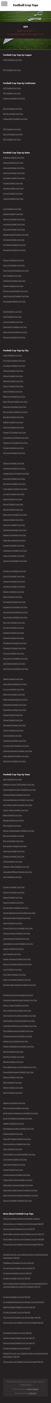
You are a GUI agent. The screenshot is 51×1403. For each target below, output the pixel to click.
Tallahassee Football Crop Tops (14, 705)
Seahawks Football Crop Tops (14, 1103)
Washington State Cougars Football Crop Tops (20, 1190)
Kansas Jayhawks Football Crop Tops (17, 959)
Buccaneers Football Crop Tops (14, 846)
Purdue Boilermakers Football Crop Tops (18, 1072)
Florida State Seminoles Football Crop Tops (19, 913)
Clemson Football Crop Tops (13, 463)
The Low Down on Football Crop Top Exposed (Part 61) (23, 1362)
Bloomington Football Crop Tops (15, 412)
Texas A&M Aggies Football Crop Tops (17, 1139)
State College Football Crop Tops (15, 699)
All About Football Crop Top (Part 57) (16, 1348)
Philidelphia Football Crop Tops (14, 643)
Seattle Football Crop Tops (13, 679)
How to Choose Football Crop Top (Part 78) (19, 1268)
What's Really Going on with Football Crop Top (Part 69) (23, 1239)
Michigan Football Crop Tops (13, 240)
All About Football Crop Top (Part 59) (16, 1297)
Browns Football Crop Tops (13, 841)
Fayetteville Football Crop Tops (14, 530)
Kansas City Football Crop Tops (14, 571)
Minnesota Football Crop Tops (14, 245)
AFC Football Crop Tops (12, 93)
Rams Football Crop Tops (12, 1082)
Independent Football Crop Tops (15, 119)
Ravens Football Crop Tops (13, 1087)
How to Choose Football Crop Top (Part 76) (19, 1343)
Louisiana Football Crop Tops (14, 224)
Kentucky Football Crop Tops (14, 219)
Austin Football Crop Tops (12, 391)
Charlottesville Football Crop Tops (16, 438)
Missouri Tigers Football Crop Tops (16, 1005)
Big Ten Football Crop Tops (13, 114)
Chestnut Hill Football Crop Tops (15, 443)
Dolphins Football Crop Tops (13, 892)
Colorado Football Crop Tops (14, 178)
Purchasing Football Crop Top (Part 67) (17, 1273)
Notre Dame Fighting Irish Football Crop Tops (20, 1026)
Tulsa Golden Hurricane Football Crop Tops (19, 1154)
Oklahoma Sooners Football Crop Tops (17, 1036)
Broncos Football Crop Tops (13, 836)
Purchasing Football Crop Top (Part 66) (17, 1333)
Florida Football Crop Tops (13, 183)
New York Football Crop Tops (14, 265)
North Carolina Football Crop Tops (16, 270)
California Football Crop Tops (14, 173)
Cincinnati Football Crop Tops (14, 453)
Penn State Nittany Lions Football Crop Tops (19, 1067)
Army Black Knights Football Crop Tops (17, 805)
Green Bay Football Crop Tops (14, 540)
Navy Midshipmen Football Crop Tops (17, 1010)
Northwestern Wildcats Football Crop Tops (19, 1021)
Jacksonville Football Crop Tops (15, 561)
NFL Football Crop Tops (12, 70)
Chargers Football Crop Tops (13, 856)
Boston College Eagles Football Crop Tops (18, 831)
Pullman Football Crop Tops (13, 653)
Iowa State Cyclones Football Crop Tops (18, 944)
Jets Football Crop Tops (12, 954)
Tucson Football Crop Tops (13, 730)
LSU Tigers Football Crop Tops (14, 974)
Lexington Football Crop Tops (14, 586)
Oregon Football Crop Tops (13, 286)
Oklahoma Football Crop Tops (14, 281)
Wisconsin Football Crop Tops (14, 337)
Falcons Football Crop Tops (13, 902)
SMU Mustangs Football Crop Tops (16, 1108)
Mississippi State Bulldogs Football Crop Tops (20, 1000)
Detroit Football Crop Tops (13, 509)
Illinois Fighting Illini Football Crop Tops (18, 928)
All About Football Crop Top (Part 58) (16, 1312)
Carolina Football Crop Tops (13, 427)
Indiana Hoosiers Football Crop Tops (16, 933)
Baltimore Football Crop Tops (14, 396)
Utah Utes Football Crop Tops (14, 1164)
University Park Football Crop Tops (16, 746)
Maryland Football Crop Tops (14, 229)
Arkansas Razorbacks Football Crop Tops (18, 800)
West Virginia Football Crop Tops (15, 332)
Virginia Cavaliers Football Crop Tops (16, 1175)
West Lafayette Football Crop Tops (16, 756)
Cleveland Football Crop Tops (14, 468)
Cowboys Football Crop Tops (14, 887)
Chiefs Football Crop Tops (12, 861)
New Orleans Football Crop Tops (15, 617)
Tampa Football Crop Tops (13, 715)
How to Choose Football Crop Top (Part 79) (19, 1229)
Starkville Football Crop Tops (14, 694)
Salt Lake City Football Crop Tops (15, 658)
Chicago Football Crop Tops (13, 448)
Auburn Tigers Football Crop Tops (15, 810)
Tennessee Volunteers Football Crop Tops (18, 1128)
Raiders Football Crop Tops (13, 1077)
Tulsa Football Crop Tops (12, 735)
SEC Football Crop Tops (12, 139)
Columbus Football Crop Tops (14, 484)
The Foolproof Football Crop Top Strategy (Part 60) (22, 1317)
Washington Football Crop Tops (15, 327)
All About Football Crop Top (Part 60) (16, 1278)
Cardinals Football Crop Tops (14, 851)
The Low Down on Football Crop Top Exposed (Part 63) (23, 1244)
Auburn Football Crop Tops (13, 386)
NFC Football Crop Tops (12, 129)
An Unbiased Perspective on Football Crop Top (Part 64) (23, 1302)
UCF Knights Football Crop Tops (15, 1159)
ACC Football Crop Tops (12, 88)
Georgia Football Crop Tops (13, 188)
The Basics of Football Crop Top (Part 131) (18, 1263)
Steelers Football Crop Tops (13, 1123)
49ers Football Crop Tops (12, 779)
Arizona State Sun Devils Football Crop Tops (19, 790)
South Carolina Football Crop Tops (16, 296)
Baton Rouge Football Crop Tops (15, 401)
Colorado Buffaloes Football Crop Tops (17, 872)
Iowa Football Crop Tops (12, 209)
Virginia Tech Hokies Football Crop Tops (17, 1180)
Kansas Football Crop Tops (13, 214)
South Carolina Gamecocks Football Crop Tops (20, 1113)
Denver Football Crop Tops (13, 504)
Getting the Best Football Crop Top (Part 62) (19, 1307)
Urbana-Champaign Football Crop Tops (17, 751)
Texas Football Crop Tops (12, 311)
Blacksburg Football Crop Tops (14, 407)
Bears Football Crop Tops (12, 815)
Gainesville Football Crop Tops (14, 535)
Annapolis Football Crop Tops (14, 366)
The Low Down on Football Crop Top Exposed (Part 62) (23, 1322)
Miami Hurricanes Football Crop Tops (17, 980)
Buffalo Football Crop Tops (13, 422)
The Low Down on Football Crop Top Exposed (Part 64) (23, 1224)
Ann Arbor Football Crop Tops (14, 360)
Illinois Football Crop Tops (13, 193)
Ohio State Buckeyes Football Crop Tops (18, 1031)
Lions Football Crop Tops (12, 969)
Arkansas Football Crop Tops (13, 168)
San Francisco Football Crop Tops (15, 669)
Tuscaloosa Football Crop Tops (14, 741)
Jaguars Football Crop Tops (13, 949)
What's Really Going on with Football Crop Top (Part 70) (23, 1234)
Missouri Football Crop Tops (13, 260)
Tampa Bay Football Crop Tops (14, 710)
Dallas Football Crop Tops (12, 499)
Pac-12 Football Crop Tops (13, 134)
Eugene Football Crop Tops (13, 520)
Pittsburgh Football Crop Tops (14, 648)
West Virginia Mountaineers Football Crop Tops (20, 1195)
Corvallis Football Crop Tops (13, 494)
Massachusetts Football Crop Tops (16, 235)
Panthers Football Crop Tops (13, 1057)
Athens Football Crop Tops (13, 376)
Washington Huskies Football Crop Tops (18, 1185)
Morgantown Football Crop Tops (15, 607)
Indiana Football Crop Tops (13, 199)
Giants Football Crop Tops (12, 923)
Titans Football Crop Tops (12, 1149)
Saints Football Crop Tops (12, 1093)
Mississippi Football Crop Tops (14, 250)
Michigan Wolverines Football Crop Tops (18, 995)
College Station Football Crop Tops (16, 473)
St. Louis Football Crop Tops (13, 689)
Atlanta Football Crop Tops (13, 381)
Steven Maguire (32, 1389)
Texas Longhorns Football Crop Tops (16, 1144)
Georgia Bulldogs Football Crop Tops (16, 918)
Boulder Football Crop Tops (13, 417)
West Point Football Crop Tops (14, 761)
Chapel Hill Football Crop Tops (14, 432)
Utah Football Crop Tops (12, 317)
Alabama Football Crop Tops (13, 157)
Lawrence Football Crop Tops (14, 581)
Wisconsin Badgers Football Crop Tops (17, 1200)
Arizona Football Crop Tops (13, 163)
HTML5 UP (32, 1393)
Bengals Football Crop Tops (13, 820)
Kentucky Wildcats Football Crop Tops (17, 964)
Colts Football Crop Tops (12, 877)
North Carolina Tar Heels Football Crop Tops (19, 1015)
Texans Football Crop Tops (13, 1134)
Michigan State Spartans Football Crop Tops (19, 985)
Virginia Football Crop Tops (13, 322)
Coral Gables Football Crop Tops (15, 489)
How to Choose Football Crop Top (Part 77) (19, 1338)
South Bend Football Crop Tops (15, 684)
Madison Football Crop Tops (13, 592)
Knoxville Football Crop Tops (14, 576)
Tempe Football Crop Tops (13, 720)
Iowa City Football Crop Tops (14, 556)
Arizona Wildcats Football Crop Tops (16, 795)
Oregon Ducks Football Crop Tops (15, 1041)
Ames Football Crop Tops (12, 355)
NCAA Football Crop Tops (12, 60)
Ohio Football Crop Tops (12, 276)
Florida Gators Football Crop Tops (15, 908)
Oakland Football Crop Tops (13, 633)
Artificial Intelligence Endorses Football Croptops (21, 1218)
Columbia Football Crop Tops (14, 479)
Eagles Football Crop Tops (13, 897)
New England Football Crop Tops (15, 612)
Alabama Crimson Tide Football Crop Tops (18, 784)
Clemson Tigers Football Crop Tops (16, 866)
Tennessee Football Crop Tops (14, 301)
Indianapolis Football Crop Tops (15, 550)
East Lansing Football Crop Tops (15, 515)
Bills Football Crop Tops (12, 825)
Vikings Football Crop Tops (13, 1170)
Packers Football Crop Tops (13, 1052)
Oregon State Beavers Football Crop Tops (18, 1046)
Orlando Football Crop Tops (13, 638)
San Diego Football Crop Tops (14, 663)
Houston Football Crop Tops (13, 545)
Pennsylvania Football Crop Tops (15, 291)
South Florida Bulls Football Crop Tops (17, 1118)
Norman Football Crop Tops (13, 628)
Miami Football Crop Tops (12, 597)
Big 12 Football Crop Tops (12, 109)
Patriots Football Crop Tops (13, 1062)
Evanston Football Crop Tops (14, 525)
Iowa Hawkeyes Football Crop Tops (16, 938)
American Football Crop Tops (14, 98)
